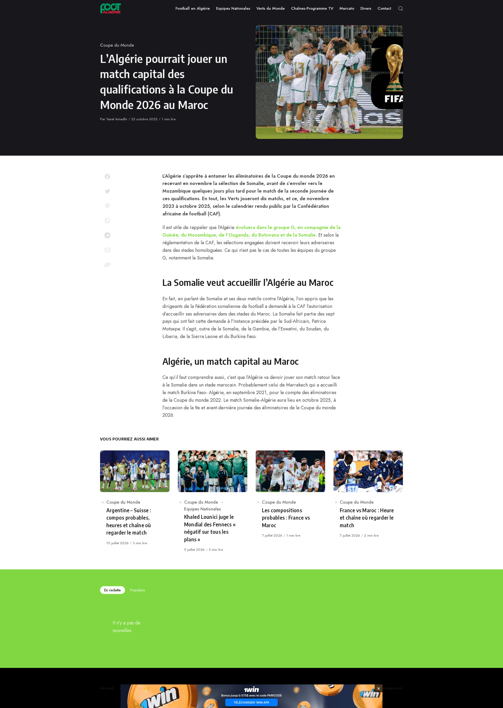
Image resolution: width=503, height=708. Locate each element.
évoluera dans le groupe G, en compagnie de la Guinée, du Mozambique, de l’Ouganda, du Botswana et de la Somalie (251, 231)
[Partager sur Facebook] (107, 176)
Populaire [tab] (137, 590)
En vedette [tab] (112, 590)
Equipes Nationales (202, 509)
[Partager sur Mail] (107, 250)
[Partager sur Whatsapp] (107, 220)
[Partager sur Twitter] (107, 191)
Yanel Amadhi (116, 119)
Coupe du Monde (117, 45)
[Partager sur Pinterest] (107, 206)
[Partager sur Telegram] (107, 235)
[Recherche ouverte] (400, 8)
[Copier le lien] (107, 264)
